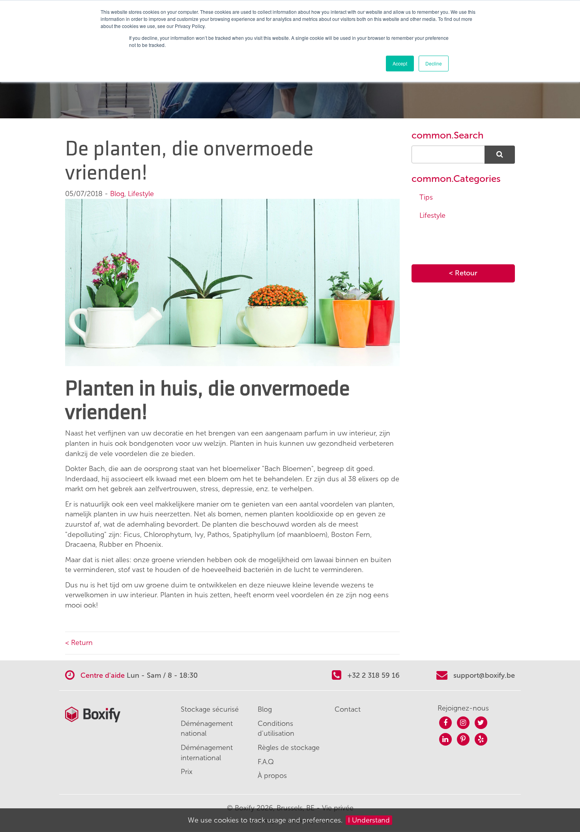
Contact (348, 709)
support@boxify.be (484, 675)
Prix (187, 771)
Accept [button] (400, 63)
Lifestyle (141, 193)
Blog (117, 193)
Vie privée (338, 808)
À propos (272, 775)
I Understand (369, 820)
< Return (79, 642)
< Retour (463, 273)
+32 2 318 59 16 (372, 675)
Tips (426, 197)
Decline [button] (433, 63)
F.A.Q (266, 761)
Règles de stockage (289, 747)
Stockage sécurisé (210, 709)
